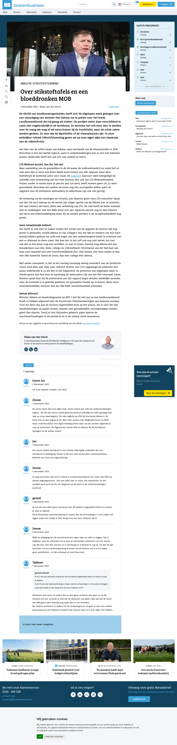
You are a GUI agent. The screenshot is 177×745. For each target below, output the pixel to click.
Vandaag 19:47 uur (167, 126)
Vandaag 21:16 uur (167, 118)
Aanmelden (139, 699)
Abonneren (148, 4)
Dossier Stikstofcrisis (145, 103)
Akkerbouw (31, 12)
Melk (5, 12)
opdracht (76, 175)
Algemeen (139, 134)
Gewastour (47, 12)
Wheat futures (141, 144)
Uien (137, 118)
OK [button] (40, 736)
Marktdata (62, 12)
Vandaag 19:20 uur (167, 134)
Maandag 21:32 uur (167, 149)
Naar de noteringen (156, 393)
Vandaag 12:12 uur (167, 141)
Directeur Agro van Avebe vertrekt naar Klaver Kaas (154, 136)
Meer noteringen (153, 86)
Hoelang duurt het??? (144, 129)
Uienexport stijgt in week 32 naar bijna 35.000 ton (154, 121)
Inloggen (165, 4)
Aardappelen (140, 126)
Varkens (16, 12)
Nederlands (125, 4)
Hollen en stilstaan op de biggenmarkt (151, 152)
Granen (138, 141)
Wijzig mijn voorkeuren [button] (54, 736)
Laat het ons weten (90, 323)
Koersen (77, 12)
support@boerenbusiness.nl (17, 699)
